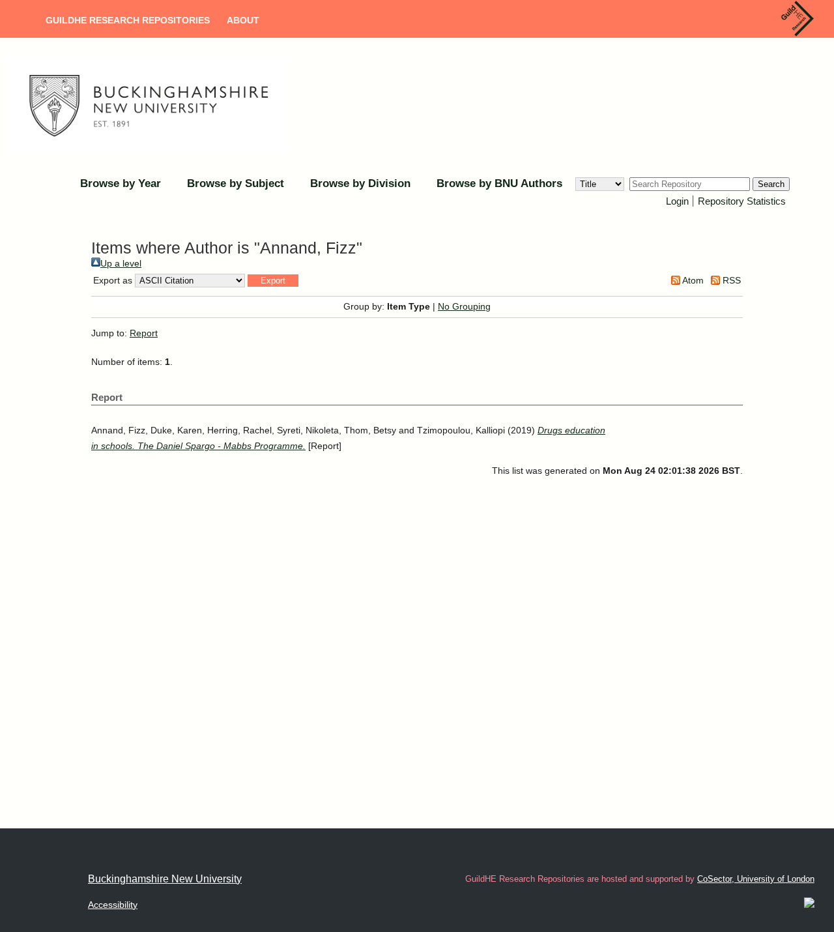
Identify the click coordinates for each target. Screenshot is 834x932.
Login (677, 201)
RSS (730, 280)
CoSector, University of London (755, 879)
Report (144, 333)
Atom (692, 280)
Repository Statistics (742, 201)
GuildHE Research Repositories (128, 20)
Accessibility (112, 904)
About (243, 20)
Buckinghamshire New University (165, 878)
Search (771, 184)
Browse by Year (120, 183)
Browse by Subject (235, 183)
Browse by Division (360, 183)
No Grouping (464, 306)
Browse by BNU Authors (499, 183)
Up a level (120, 263)
